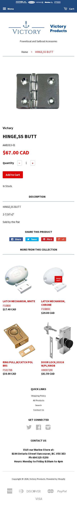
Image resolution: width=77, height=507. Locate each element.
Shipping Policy (38, 395)
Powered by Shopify (55, 478)
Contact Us (38, 409)
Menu (10, 8)
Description (37, 196)
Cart (71, 8)
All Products (38, 400)
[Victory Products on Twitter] (29, 428)
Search (38, 405)
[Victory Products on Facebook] (38, 428)
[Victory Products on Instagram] (48, 428)
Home (24, 52)
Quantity (8, 163)
